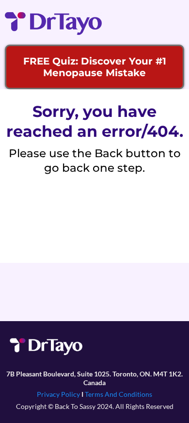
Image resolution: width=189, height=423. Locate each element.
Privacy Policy (58, 394)
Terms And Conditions (118, 394)
